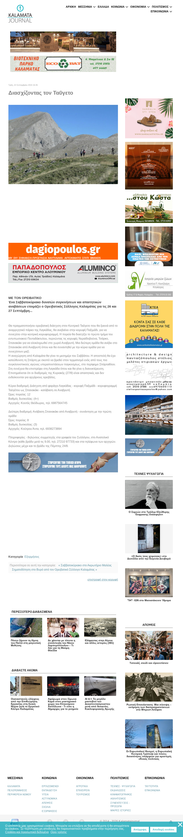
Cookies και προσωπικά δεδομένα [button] (27, 832)
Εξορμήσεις (31, 556)
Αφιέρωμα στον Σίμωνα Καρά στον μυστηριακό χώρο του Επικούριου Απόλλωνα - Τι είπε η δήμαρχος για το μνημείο (63, 703)
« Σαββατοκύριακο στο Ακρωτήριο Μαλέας (85, 565)
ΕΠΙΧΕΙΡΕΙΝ (83, 790)
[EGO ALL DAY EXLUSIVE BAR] (63, 43)
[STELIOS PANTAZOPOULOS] (149, 373)
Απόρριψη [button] (139, 829)
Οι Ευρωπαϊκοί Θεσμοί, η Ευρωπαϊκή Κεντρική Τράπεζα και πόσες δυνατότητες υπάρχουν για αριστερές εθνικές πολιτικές (149, 755)
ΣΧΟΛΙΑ (46, 807)
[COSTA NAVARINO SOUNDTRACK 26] (149, 167)
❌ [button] (180, 824)
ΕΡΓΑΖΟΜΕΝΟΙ (50, 786)
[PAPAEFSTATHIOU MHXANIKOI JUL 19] (149, 416)
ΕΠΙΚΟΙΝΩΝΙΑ (152, 790)
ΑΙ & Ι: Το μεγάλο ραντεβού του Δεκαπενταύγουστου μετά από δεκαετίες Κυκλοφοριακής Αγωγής (99, 703)
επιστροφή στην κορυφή (103, 579)
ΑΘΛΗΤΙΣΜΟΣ (118, 798)
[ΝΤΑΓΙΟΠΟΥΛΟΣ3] (63, 252)
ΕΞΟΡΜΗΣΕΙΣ (49, 811)
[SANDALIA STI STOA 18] (149, 119)
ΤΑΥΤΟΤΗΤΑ (151, 786)
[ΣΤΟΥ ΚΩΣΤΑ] (149, 209)
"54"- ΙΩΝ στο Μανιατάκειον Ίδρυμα (149, 600)
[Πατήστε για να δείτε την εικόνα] (63, 144)
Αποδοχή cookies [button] (163, 829)
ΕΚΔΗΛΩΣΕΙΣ (117, 790)
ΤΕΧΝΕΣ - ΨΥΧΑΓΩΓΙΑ (122, 786)
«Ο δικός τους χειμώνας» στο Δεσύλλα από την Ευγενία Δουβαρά (149, 557)
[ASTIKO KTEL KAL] (149, 325)
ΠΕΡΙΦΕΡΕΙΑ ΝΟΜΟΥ (19, 794)
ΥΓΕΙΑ (45, 794)
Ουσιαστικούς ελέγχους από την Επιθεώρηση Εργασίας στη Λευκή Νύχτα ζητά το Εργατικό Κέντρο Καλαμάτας (25, 703)
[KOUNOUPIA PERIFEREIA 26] (149, 247)
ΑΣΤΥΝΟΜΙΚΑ (49, 798)
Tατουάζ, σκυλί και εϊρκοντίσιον (149, 662)
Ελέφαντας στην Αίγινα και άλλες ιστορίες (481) (99, 641)
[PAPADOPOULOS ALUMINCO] (63, 274)
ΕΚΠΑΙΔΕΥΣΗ (49, 790)
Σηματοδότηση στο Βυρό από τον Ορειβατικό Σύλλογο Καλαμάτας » (54, 569)
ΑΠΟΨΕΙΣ (47, 803)
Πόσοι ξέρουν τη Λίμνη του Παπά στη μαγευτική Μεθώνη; (26, 643)
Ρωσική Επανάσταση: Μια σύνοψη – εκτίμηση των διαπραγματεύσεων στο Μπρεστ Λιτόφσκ (149, 707)
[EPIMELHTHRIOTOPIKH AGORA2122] (63, 464)
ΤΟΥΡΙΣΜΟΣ (83, 794)
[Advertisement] (63, 213)
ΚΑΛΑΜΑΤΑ (14, 786)
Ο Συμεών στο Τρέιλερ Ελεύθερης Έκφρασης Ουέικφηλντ (149, 513)
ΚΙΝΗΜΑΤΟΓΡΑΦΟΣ (121, 794)
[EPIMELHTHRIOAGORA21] (149, 448)
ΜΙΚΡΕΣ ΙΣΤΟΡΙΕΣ (120, 810)
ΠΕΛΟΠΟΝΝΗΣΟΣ (17, 790)
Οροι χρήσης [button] (59, 832)
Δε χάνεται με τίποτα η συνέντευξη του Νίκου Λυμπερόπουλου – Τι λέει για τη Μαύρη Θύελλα (61, 645)
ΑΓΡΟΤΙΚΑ (82, 786)
